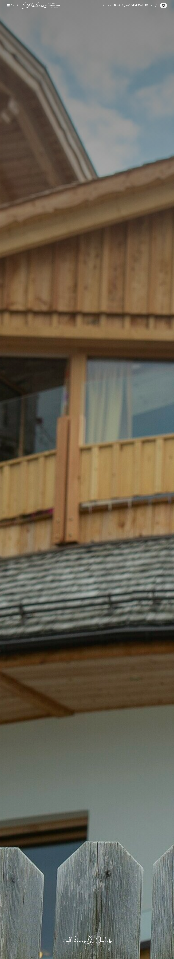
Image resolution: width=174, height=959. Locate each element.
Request (107, 5)
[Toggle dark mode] (163, 5)
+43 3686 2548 (134, 5)
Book (117, 5)
